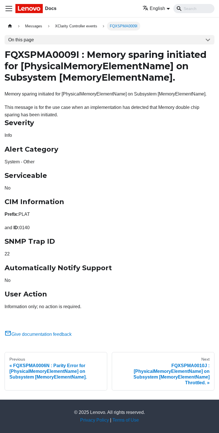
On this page (21, 39)
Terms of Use (125, 420)
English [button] (157, 8)
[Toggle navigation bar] (9, 8)
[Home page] (10, 26)
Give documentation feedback (41, 334)
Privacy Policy (94, 420)
